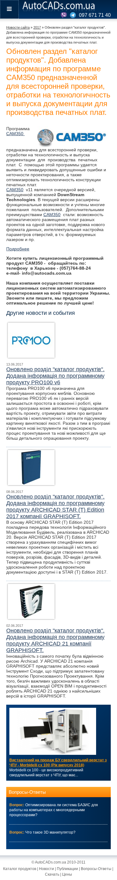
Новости (46, 869)
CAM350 (15, 133)
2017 (37, 27)
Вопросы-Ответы (27, 792)
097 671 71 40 (95, 15)
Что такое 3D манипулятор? (50, 832)
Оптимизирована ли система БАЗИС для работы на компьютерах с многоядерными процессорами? (53, 810)
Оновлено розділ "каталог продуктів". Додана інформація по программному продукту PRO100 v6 (55, 376)
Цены (67, 874)
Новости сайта (18, 27)
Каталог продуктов (19, 869)
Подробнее (17, 248)
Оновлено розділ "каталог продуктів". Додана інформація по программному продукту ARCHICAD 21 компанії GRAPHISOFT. (55, 640)
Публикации (67, 869)
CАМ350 (52, 214)
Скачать (52, 874)
